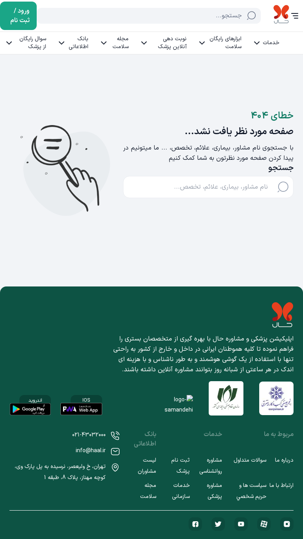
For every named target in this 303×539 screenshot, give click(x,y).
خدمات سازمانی (181, 491)
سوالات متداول (250, 460)
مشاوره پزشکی (214, 491)
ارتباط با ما (281, 485)
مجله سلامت (120, 43)
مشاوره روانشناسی (210, 465)
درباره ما (284, 460)
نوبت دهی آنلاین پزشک (172, 43)
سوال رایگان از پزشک (32, 43)
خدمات (271, 43)
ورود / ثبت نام (20, 15)
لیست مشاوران (147, 465)
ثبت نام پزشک (180, 465)
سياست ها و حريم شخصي (251, 491)
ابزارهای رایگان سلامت (225, 43)
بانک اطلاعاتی (78, 43)
